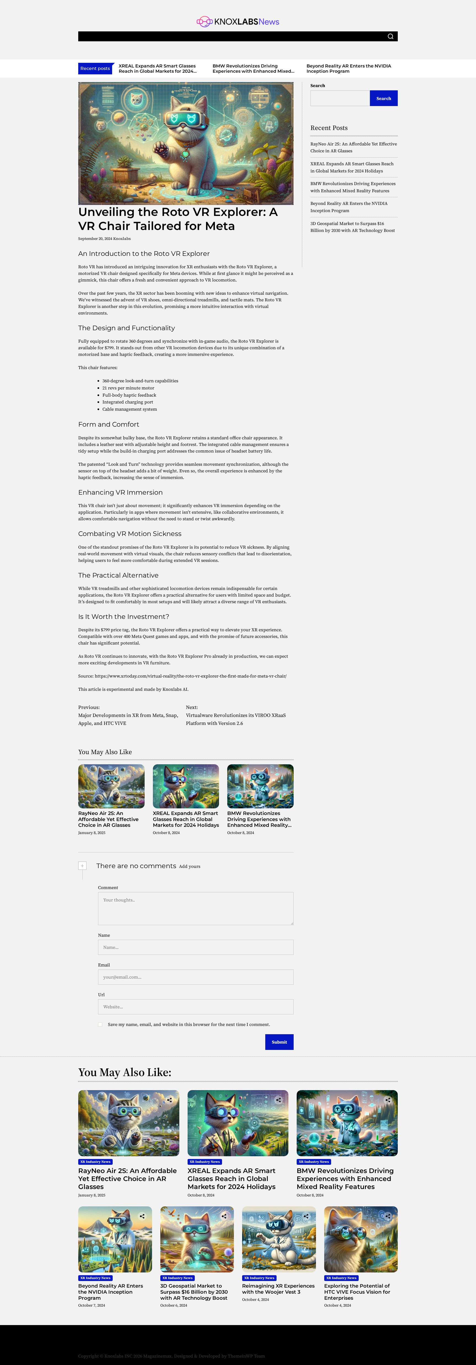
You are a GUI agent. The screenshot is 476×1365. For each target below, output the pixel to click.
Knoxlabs (122, 238)
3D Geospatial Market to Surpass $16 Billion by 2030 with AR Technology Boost (385, 71)
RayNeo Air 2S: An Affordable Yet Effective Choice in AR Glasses (108, 819)
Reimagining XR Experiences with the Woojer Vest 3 (278, 1289)
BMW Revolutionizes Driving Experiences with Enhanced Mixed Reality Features (195, 71)
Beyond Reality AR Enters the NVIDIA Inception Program (292, 68)
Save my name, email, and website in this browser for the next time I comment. (189, 1024)
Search (317, 85)
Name (104, 935)
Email (104, 965)
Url (101, 995)
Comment (108, 887)
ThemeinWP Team (246, 1356)
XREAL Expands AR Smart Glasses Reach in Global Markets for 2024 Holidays (186, 819)
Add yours (189, 866)
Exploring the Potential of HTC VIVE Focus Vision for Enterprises (357, 1292)
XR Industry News (95, 1162)
